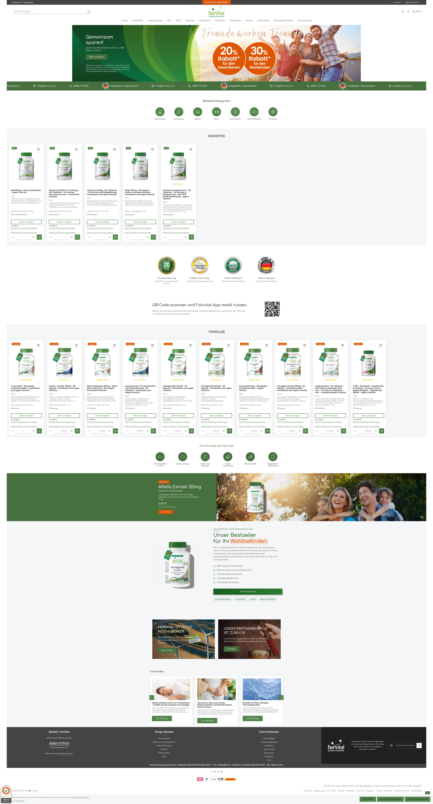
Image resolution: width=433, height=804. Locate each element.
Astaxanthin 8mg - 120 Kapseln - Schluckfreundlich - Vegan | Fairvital (253, 388)
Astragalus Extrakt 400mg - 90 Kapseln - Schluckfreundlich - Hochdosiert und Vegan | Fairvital (292, 388)
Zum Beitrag (162, 718)
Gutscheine (387, 791)
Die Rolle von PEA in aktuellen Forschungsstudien (165, 704)
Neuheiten (351, 791)
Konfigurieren (367, 799)
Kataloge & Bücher (401, 791)
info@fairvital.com (24, 86)
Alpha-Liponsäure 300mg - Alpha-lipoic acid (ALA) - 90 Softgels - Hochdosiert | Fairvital (102, 388)
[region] (216, 193)
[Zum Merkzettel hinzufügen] (38, 149)
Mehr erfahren (167, 650)
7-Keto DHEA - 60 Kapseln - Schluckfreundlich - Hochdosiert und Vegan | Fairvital (25, 388)
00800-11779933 (58, 86)
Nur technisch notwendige (390, 799)
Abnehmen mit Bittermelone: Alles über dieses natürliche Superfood (260, 704)
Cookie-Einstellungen (269, 742)
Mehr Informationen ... (81, 797)
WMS (35, 791)
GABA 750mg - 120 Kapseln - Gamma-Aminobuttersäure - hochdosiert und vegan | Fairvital (140, 192)
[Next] (281, 697)
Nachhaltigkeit (269, 738)
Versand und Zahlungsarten (164, 742)
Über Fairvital (269, 749)
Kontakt (164, 749)
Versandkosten (365, 786)
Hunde (379, 791)
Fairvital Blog (416, 791)
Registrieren (28, 2)
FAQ (164, 756)
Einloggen (231, 649)
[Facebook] (212, 772)
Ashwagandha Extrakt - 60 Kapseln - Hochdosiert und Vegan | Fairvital (178, 388)
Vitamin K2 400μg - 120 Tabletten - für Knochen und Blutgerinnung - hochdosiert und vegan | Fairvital (102, 192)
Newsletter (269, 745)
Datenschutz (269, 753)
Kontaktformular (66, 753)
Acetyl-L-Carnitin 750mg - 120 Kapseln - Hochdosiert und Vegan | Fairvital (64, 388)
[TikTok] (221, 772)
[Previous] (151, 697)
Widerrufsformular (164, 745)
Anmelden (15, 2)
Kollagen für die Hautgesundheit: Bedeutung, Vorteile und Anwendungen (215, 704)
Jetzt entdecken (248, 592)
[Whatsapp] (218, 772)
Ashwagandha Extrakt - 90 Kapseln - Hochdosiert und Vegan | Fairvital (216, 388)
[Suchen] (88, 11)
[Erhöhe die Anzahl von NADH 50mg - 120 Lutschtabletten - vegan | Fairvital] (33, 237)
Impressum (269, 756)
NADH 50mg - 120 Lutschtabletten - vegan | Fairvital (26, 191)
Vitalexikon (370, 791)
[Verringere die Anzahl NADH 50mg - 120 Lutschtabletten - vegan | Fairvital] (13, 237)
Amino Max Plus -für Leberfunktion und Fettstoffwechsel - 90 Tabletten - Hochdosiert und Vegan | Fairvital (140, 389)
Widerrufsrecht (164, 753)
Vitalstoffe (307, 791)
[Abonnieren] (419, 745)
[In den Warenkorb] (39, 237)
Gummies (360, 791)
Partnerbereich (164, 738)
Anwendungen (319, 791)
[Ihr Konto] (408, 11)
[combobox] (49, 11)
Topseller (341, 791)
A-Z (328, 791)
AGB (269, 760)
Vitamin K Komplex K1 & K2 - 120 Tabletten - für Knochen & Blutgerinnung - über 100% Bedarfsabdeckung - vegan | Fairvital (177, 194)
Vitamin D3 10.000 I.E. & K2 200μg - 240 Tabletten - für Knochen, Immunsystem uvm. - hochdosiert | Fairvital (64, 193)
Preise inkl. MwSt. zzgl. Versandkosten (24, 228)
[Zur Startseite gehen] (216, 11)
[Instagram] (215, 772)
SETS (333, 791)
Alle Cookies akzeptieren (417, 799)
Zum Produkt (166, 512)
